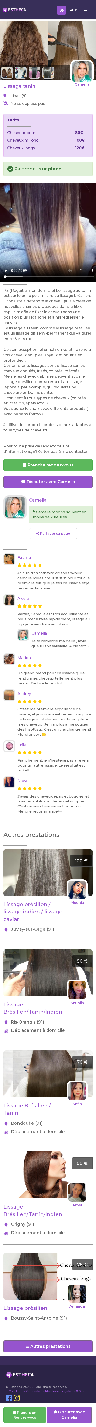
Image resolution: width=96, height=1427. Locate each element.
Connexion (84, 10)
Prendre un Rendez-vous (25, 1415)
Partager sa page (54, 533)
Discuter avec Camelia (50, 481)
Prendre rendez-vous (50, 465)
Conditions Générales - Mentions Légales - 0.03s (46, 1391)
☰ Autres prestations (48, 1346)
